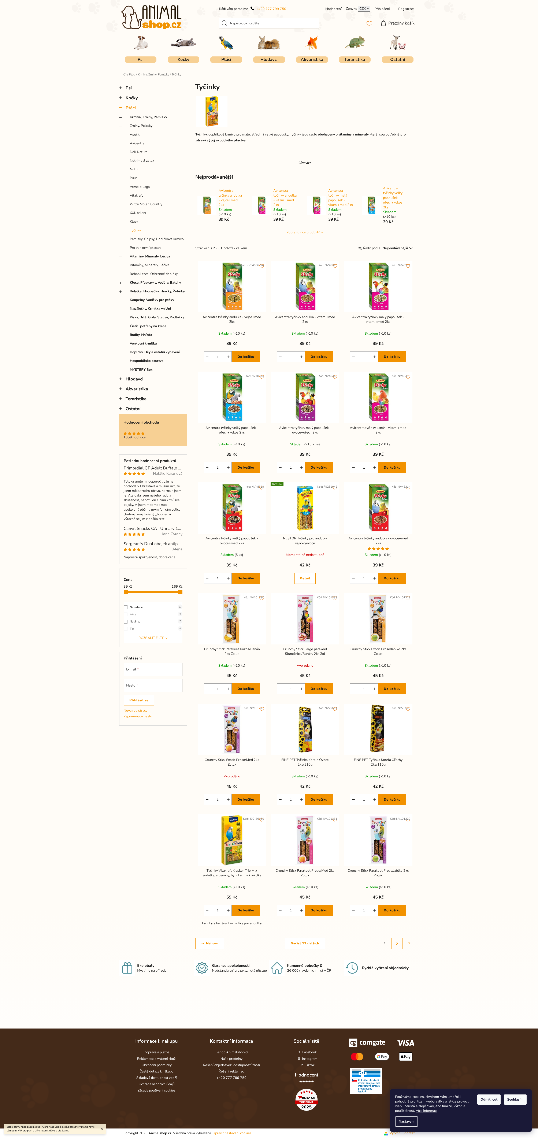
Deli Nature (139, 152)
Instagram (309, 1058)
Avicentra (137, 143)
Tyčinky (135, 230)
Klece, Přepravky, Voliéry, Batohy (155, 282)
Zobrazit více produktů (303, 232)
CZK (363, 8)
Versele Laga (140, 187)
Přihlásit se (138, 700)
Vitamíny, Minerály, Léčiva (150, 256)
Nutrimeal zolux (142, 160)
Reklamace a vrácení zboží (156, 1058)
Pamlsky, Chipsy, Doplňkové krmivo (157, 239)
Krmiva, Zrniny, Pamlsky (148, 117)
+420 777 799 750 (271, 9)
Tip (155, 629)
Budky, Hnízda (141, 334)
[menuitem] (140, 59)
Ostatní (133, 409)
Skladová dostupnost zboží (156, 1077)
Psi (129, 88)
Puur (133, 178)
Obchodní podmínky (157, 1065)
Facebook (309, 1052)
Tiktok (310, 1065)
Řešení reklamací (232, 1071)
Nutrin (135, 169)
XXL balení (138, 213)
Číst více (305, 163)
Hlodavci (134, 379)
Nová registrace (136, 710)
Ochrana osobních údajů (157, 1084)
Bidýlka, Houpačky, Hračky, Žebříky (157, 291)
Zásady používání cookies (156, 1090)
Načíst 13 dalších (305, 943)
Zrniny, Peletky (141, 125)
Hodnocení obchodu (141, 422)
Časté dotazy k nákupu (157, 1071)
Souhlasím (515, 1099)
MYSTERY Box (141, 369)
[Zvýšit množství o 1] (228, 357)
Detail (305, 578)
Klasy (134, 221)
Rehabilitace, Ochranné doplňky (154, 274)
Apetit (135, 134)
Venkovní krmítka (143, 343)
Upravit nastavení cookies (232, 1133)
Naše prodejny (231, 1058)
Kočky (132, 98)
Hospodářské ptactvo (146, 360)
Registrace (406, 9)
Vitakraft (136, 195)
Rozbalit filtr (151, 638)
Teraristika (136, 399)
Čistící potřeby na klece (148, 326)
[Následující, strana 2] (397, 943)
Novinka (155, 622)
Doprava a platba (156, 1052)
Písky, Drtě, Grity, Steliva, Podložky (157, 317)
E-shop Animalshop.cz (231, 1052)
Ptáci (131, 108)
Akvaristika (137, 389)
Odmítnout (489, 1099)
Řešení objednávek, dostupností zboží (231, 1065)
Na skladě (155, 607)
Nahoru (212, 943)
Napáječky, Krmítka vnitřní (150, 308)
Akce (155, 614)
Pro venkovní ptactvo (146, 247)
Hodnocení (306, 1075)
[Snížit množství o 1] (207, 357)
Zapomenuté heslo (138, 716)
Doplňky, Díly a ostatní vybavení (155, 352)
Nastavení (406, 1121)
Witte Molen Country (146, 204)
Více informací (426, 1110)
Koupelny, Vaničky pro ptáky (152, 300)
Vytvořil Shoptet (402, 1133)
